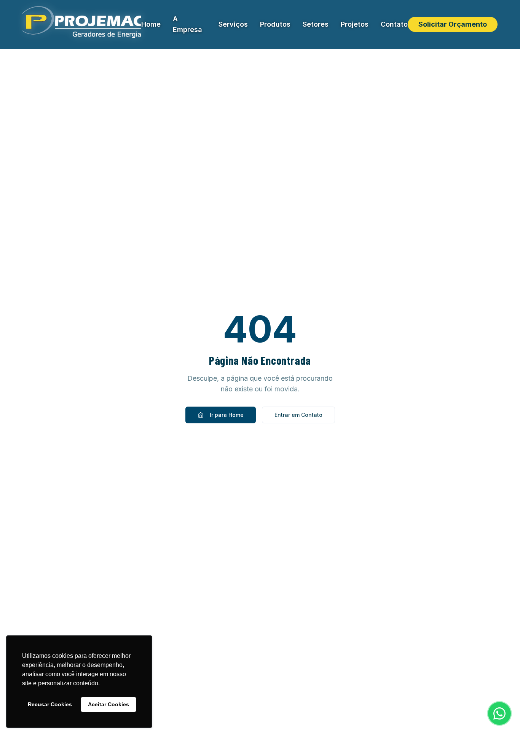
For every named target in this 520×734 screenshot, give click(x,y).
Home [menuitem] (151, 24)
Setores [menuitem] (316, 24)
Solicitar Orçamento (452, 24)
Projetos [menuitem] (354, 24)
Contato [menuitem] (394, 24)
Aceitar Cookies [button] (108, 704)
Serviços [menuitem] (233, 24)
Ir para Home (227, 415)
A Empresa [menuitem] (187, 24)
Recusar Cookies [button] (50, 704)
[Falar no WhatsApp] (499, 713)
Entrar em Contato (298, 415)
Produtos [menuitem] (275, 24)
